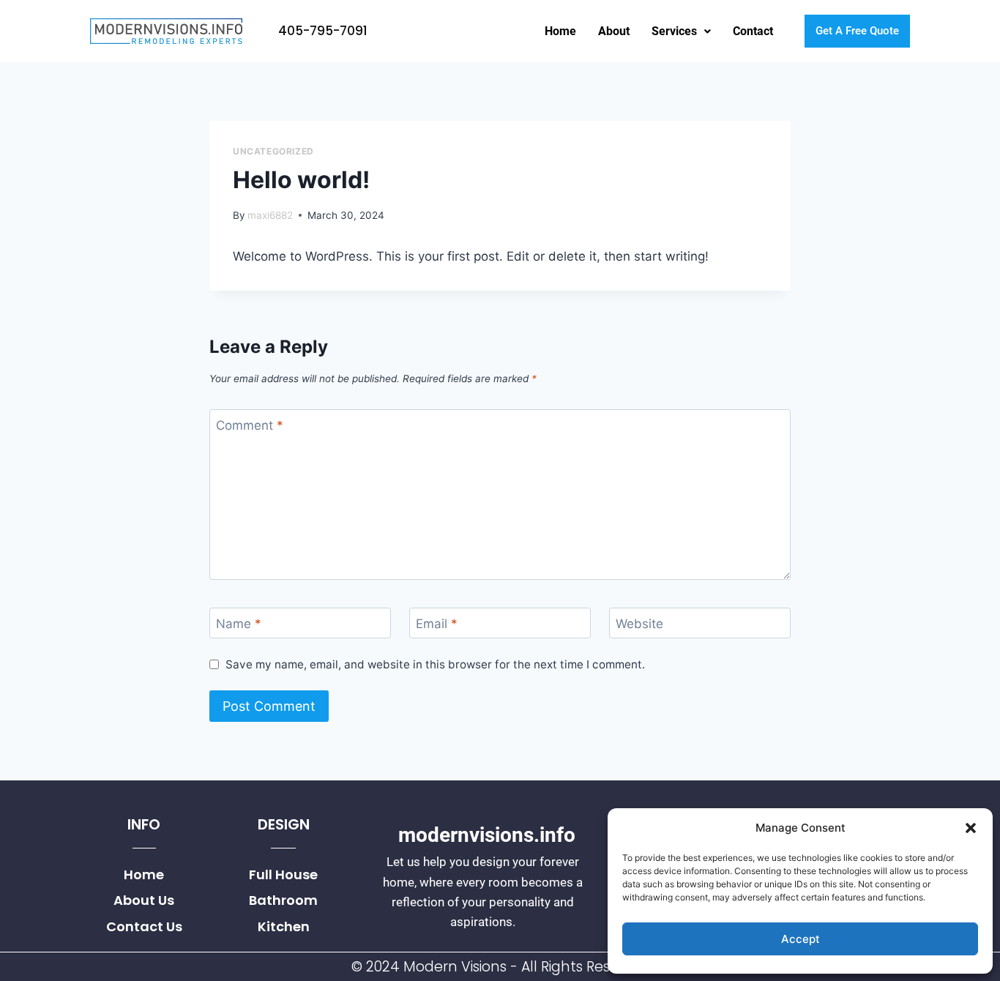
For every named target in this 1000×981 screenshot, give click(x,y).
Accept (800, 939)
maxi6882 (270, 215)
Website (639, 623)
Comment (249, 425)
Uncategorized (273, 151)
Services (674, 31)
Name (238, 623)
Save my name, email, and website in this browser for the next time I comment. (435, 664)
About (614, 31)
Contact (753, 31)
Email (437, 623)
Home (560, 31)
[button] (970, 828)
